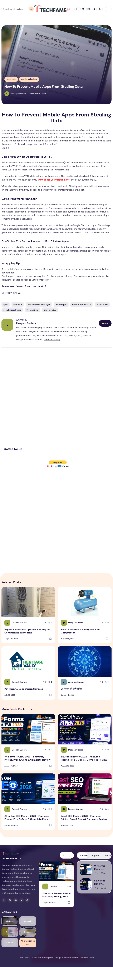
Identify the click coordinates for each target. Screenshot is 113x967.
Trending (107, 855)
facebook (17, 304)
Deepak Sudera (26, 323)
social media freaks (12, 310)
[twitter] (94, 9)
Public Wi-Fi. (102, 304)
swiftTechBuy (50, 310)
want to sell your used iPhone (54, 179)
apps (5, 304)
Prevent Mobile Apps (81, 304)
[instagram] (82, 9)
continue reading (52, 339)
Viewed (84, 855)
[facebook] (76, 9)
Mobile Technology (29, 79)
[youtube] (88, 9)
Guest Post (11, 79)
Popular (95, 855)
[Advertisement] (26, 399)
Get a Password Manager (39, 304)
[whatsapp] (100, 9)
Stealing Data (32, 310)
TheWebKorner (87, 957)
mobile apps (61, 304)
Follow (105, 323)
